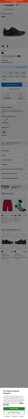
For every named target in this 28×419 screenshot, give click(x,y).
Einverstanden (14, 408)
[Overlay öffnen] (16, 2)
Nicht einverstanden (14, 412)
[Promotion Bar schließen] (26, 1)
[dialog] (14, 403)
